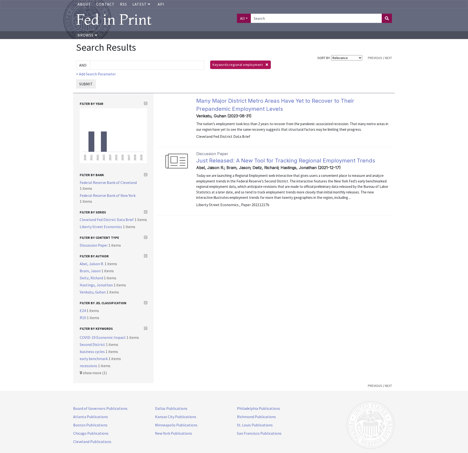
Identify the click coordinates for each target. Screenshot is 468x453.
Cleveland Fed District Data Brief (107, 219)
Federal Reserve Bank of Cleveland (108, 182)
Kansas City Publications (175, 416)
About (84, 4)
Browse (86, 35)
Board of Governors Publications (100, 408)
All (242, 18)
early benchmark (94, 358)
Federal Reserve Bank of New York (108, 195)
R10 (83, 317)
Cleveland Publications (92, 441)
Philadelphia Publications (258, 408)
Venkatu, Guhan (93, 292)
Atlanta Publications (90, 416)
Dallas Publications (171, 408)
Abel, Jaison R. (92, 263)
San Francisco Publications (259, 433)
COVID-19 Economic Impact (103, 337)
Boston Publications (90, 425)
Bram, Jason (90, 270)
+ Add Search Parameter (96, 73)
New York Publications (173, 433)
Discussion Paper (94, 245)
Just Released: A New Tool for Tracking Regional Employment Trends (285, 160)
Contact (105, 4)
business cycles (93, 351)
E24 (83, 310)
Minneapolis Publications (176, 425)
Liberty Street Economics (101, 226)
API (161, 4)
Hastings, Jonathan (97, 284)
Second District (93, 344)
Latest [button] (140, 4)
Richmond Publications (256, 416)
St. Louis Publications (255, 425)
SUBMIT (86, 83)
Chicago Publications (90, 433)
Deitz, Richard (92, 277)
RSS (123, 4)
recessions (89, 365)
